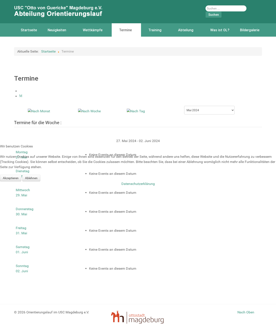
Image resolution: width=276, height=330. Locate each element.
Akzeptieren (11, 178)
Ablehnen (31, 178)
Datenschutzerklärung (138, 184)
